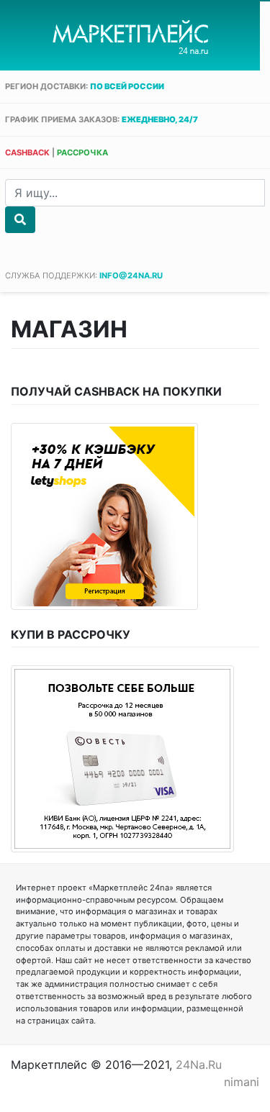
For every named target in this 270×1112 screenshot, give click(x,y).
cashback (27, 152)
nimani (241, 1082)
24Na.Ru (199, 1064)
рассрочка (82, 152)
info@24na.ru (131, 275)
